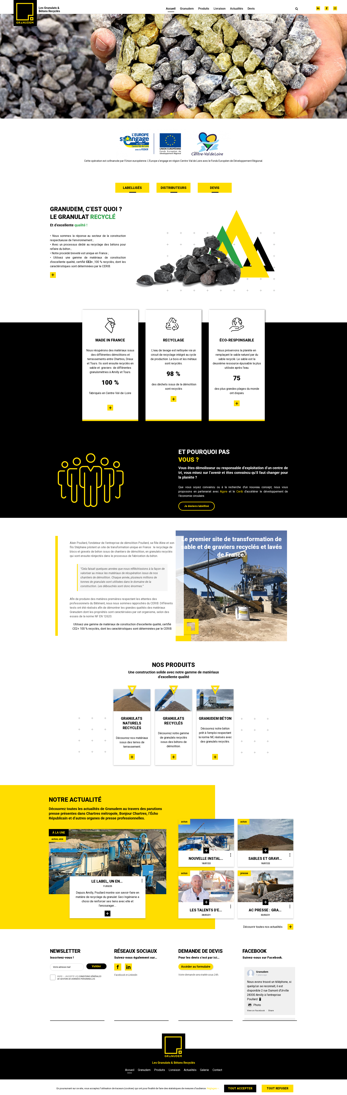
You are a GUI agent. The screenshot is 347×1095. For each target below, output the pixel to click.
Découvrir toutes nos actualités (262, 927)
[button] (296, 9)
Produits (159, 1070)
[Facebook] (117, 967)
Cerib (239, 491)
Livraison (174, 1070)
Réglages (212, 1088)
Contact (217, 1070)
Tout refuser (277, 1088)
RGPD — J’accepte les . (79, 977)
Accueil (129, 1070)
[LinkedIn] (128, 967)
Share (271, 1010)
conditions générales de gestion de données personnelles (79, 977)
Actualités (190, 1070)
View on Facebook (256, 1010)
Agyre (223, 491)
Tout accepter (240, 1088)
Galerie (204, 1070)
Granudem (262, 971)
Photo (257, 1005)
